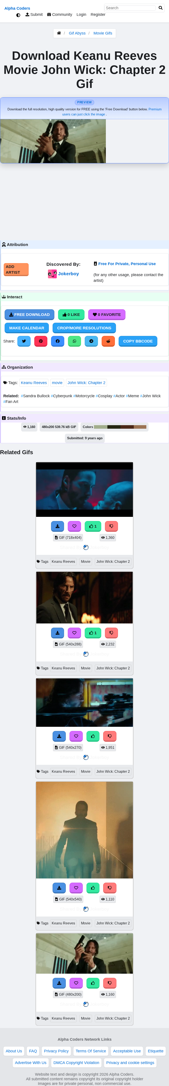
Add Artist (13, 269)
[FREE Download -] (57, 526)
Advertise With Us (30, 1062)
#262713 (114, 427)
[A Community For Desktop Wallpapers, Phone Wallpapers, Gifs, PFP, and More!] (59, 33)
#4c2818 (127, 427)
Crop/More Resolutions (84, 328)
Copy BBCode (138, 341)
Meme (133, 396)
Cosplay (104, 396)
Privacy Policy (56, 1051)
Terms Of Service (91, 1051)
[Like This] (93, 736)
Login (81, 14)
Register (98, 14)
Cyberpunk (62, 396)
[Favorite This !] (74, 526)
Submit (36, 14)
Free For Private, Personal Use (127, 264)
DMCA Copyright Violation (76, 1062)
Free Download (31, 314)
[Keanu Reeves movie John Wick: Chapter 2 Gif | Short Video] (84, 515)
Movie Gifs (103, 33)
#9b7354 (140, 427)
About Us (14, 1051)
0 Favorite (109, 314)
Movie (85, 561)
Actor (119, 396)
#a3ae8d (100, 427)
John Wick (150, 396)
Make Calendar (26, 328)
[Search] (160, 8)
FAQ (33, 1051)
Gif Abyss (77, 33)
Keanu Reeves (34, 383)
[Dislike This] (111, 526)
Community (61, 14)
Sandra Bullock (36, 396)
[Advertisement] (84, 200)
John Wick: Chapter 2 (86, 383)
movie (57, 383)
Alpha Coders (17, 8)
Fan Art (10, 401)
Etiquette (155, 1051)
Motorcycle (84, 396)
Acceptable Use (127, 1051)
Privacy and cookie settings (130, 1062)
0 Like (73, 314)
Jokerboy (68, 273)
